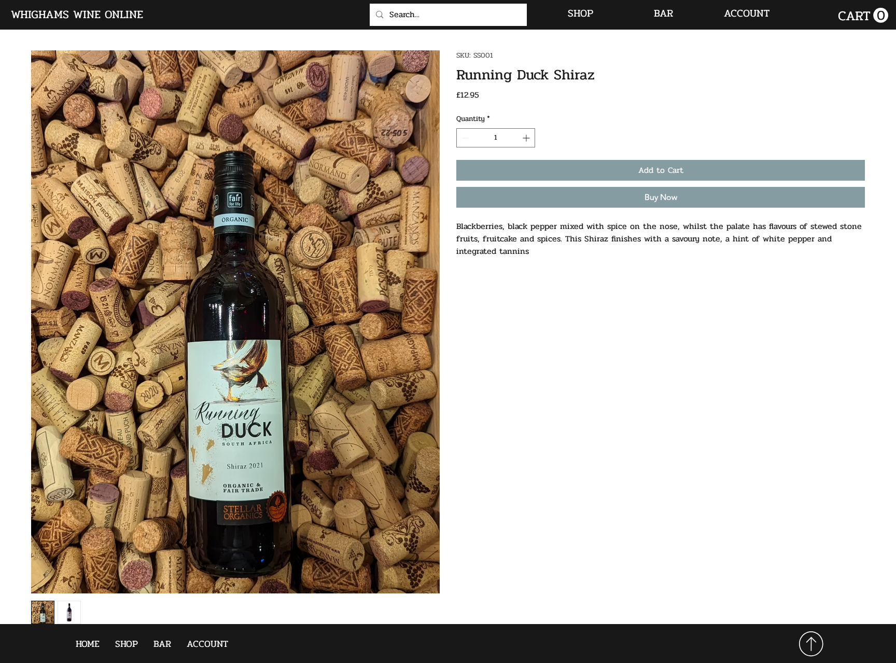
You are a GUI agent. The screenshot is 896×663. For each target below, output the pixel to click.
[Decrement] (464, 138)
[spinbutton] (496, 138)
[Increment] (527, 138)
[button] (863, 15)
